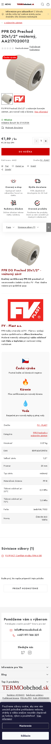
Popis (8, 227)
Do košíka (25, 151)
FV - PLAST (45, 160)
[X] (23, 652)
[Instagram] (29, 652)
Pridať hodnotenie (25, 588)
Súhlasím (25, 735)
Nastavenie (25, 725)
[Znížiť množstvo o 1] (36, 141)
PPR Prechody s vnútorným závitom (39, 434)
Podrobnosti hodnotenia (35, 48)
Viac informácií (41, 111)
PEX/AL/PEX (26, 698)
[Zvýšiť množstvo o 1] (45, 141)
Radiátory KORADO (16, 695)
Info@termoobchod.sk (28, 630)
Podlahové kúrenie (11, 698)
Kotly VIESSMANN (41, 698)
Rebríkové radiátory (34, 695)
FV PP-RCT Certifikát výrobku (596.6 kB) (23, 555)
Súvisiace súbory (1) (26, 227)
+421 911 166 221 (28, 635)
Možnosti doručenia (14, 127)
